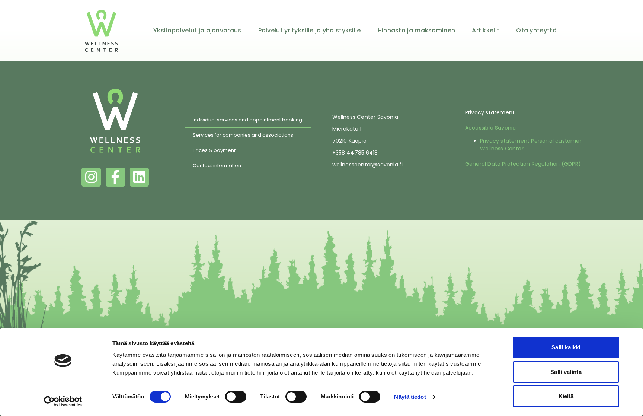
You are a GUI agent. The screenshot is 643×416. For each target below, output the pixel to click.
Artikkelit (485, 30)
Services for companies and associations (243, 135)
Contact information (217, 165)
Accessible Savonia (490, 127)
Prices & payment (214, 150)
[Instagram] (91, 177)
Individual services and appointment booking (247, 119)
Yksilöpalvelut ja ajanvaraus (197, 30)
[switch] (235, 397)
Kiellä (566, 396)
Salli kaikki (565, 347)
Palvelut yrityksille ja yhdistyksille (309, 30)
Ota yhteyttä (536, 30)
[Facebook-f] (115, 177)
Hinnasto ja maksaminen (416, 30)
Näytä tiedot (410, 397)
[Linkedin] (139, 177)
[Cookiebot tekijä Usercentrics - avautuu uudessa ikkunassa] (63, 401)
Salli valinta (566, 372)
